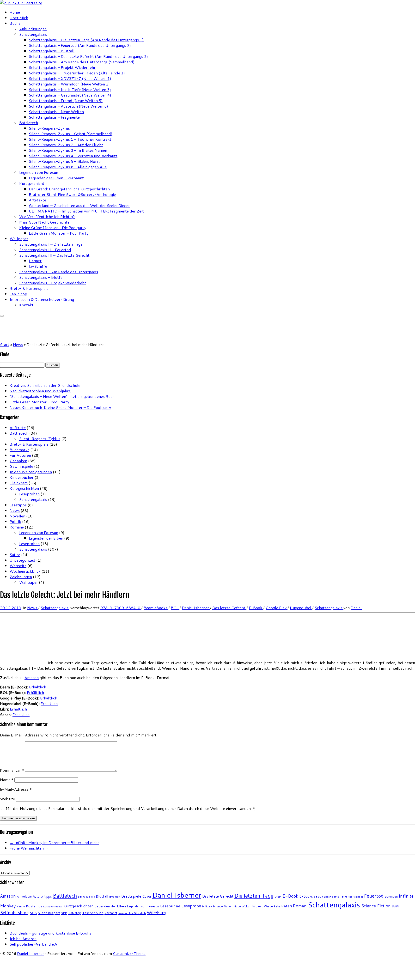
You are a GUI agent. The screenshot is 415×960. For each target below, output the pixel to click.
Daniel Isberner (196, 607)
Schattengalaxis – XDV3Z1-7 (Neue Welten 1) (70, 78)
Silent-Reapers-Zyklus (49, 128)
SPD (64, 913)
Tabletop (74, 913)
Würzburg (156, 912)
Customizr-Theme (129, 953)
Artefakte (37, 200)
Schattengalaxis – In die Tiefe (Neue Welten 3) (70, 89)
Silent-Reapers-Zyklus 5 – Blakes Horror (65, 161)
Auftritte (18, 427)
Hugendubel (301, 607)
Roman (300, 906)
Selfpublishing (14, 913)
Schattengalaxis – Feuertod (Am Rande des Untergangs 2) (80, 45)
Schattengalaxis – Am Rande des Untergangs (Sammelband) (81, 62)
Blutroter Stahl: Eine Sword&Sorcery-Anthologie (72, 194)
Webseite (18, 565)
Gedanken (18, 460)
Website (7, 799)
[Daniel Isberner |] (21, 3)
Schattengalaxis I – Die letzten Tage (50, 244)
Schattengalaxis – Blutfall (51, 51)
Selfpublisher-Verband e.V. (34, 944)
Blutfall (102, 896)
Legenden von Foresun (38, 172)
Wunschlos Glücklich (132, 913)
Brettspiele (131, 896)
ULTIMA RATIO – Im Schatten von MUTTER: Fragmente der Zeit (86, 211)
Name (6, 779)
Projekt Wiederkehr (266, 906)
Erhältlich (37, 687)
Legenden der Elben (46, 538)
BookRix (114, 896)
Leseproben (29, 494)
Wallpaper (19, 238)
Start (4, 344)
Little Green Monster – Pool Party (58, 233)
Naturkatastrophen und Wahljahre (40, 391)
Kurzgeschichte (52, 906)
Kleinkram (19, 483)
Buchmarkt (19, 449)
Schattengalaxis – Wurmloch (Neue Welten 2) (69, 84)
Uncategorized (22, 560)
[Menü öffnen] (2, 315)
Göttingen (391, 896)
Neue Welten (242, 906)
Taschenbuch (93, 912)
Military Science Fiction (217, 906)
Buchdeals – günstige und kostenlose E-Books (50, 933)
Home (15, 12)
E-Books (306, 896)
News (18, 344)
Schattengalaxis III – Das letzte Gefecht (54, 255)
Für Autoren (20, 455)
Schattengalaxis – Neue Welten (56, 111)
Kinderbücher (22, 477)
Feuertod (374, 896)
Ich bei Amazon (23, 938)
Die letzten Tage (253, 895)
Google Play (276, 607)
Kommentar (12, 770)
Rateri (286, 906)
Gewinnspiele (21, 466)
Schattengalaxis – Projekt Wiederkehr (62, 67)
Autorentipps (42, 896)
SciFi (395, 906)
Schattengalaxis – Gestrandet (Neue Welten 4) (70, 95)
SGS (33, 912)
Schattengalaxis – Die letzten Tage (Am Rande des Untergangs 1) (86, 40)
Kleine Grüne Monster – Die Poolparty (52, 227)
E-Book (256, 607)
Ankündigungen (33, 28)
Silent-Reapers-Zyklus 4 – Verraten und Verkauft (73, 155)
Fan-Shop (18, 294)
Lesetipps (18, 505)
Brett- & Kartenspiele (29, 288)
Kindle (21, 906)
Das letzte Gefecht (229, 607)
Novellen (17, 516)
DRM (277, 896)
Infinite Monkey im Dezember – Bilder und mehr (54, 842)
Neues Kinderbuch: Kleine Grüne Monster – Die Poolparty (60, 407)
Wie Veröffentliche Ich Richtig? (47, 216)
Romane (17, 527)
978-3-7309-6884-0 (120, 607)
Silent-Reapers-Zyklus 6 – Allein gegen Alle (68, 167)
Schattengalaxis (33, 34)
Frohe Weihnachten (29, 848)
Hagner (35, 260)
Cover (146, 896)
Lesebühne (170, 906)
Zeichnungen (21, 576)
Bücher (16, 23)
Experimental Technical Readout (343, 896)
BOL (175, 607)
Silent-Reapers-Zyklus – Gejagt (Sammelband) (70, 133)
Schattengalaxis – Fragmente (54, 117)
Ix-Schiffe (38, 266)
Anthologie (24, 896)
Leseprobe (191, 906)
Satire (15, 554)
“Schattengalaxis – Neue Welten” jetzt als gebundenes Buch (62, 396)
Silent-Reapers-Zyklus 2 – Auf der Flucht (66, 144)
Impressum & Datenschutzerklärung (42, 299)
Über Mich (19, 17)
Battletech (28, 122)
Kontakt (26, 305)
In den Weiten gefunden (31, 471)
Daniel (356, 607)
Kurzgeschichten (34, 183)
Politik (15, 521)
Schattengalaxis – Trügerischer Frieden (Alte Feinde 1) (77, 73)
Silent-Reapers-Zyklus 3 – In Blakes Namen (68, 150)
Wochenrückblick (25, 571)
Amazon (31, 677)
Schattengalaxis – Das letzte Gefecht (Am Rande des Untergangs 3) (88, 56)
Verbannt (110, 913)
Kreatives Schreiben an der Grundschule (45, 385)
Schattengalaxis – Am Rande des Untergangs (58, 271)
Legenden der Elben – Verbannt (56, 178)
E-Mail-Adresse (16, 789)
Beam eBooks (156, 607)
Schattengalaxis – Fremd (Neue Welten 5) (66, 100)
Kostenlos (34, 906)
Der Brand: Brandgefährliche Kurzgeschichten (69, 189)
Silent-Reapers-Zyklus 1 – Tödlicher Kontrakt (70, 139)
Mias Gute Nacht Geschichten (45, 222)
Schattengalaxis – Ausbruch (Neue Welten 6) (68, 106)
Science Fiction (376, 906)
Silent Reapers (49, 912)
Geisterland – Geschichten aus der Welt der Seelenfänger (79, 205)
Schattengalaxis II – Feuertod (45, 249)
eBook (318, 896)
